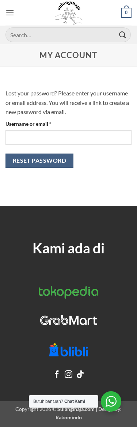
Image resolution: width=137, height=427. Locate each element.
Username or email (38, 123)
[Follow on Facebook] (57, 375)
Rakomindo (69, 417)
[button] (9, 13)
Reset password (39, 160)
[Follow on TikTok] (80, 375)
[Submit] (122, 34)
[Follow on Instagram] (68, 375)
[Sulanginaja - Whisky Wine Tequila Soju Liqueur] (68, 13)
